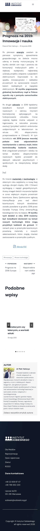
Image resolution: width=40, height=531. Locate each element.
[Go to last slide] (8, 325)
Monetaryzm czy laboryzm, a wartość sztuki (18, 330)
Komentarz (7, 31)
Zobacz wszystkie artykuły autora (18, 412)
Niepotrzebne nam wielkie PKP (29, 269)
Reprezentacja (11, 454)
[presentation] (20, 312)
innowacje (8, 257)
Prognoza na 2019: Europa (11, 267)
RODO (8, 466)
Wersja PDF (21, 246)
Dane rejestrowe (12, 458)
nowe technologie (21, 257)
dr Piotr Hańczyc (12, 46)
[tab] (15, 351)
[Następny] (31, 325)
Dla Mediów (10, 449)
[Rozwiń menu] (33, 4)
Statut (8, 462)
